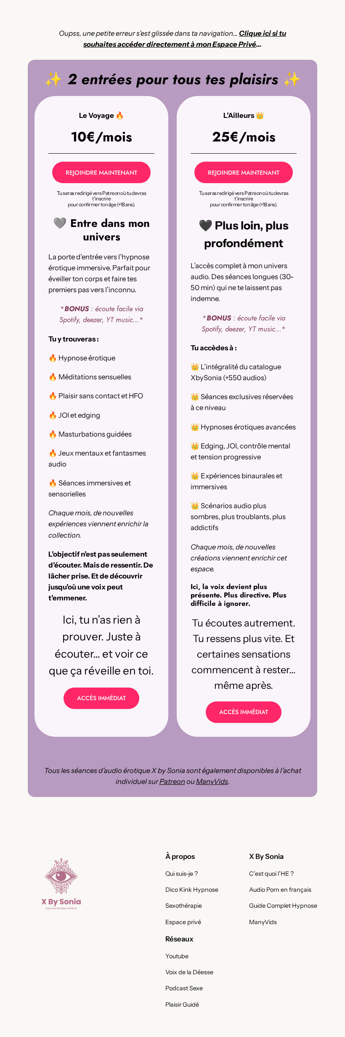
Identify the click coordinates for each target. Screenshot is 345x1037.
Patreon (172, 781)
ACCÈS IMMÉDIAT (101, 698)
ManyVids (212, 781)
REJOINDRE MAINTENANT (101, 172)
